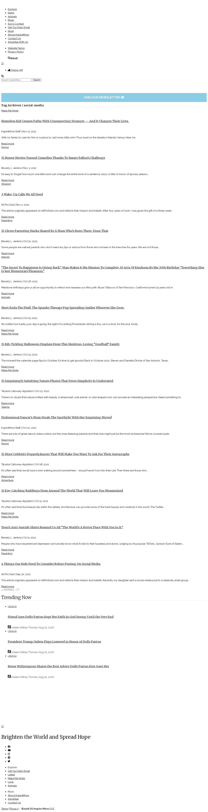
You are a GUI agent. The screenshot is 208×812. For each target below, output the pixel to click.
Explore (12, 9)
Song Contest (16, 23)
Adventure (7, 480)
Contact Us (14, 38)
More (11, 31)
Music (11, 20)
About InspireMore (18, 34)
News (11, 12)
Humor (5, 147)
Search (14, 58)
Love (10, 782)
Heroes (5, 257)
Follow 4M (16, 70)
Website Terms (16, 48)
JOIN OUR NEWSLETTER (104, 97)
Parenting (6, 220)
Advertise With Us (18, 42)
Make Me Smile (9, 110)
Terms (4, 808)
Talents (5, 407)
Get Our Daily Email (19, 27)
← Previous (7, 589)
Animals (12, 16)
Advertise (13, 799)
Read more (7, 143)
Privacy (14, 808)
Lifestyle (12, 606)
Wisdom (6, 184)
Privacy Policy (16, 51)
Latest (11, 774)
